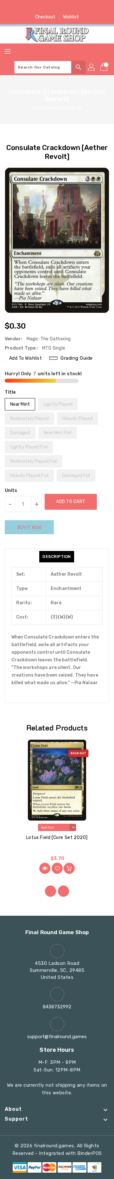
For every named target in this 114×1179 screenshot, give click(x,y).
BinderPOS (89, 1153)
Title (10, 392)
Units (11, 490)
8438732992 (57, 1007)
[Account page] (92, 67)
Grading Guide (76, 358)
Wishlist (71, 17)
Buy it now (29, 527)
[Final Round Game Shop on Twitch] (81, 7)
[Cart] (104, 67)
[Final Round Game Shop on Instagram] (57, 7)
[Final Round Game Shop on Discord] (69, 7)
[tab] (56, 556)
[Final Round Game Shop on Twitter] (45, 7)
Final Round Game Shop (57, 108)
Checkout (45, 17)
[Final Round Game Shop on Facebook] (33, 7)
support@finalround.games (57, 1036)
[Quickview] (44, 868)
